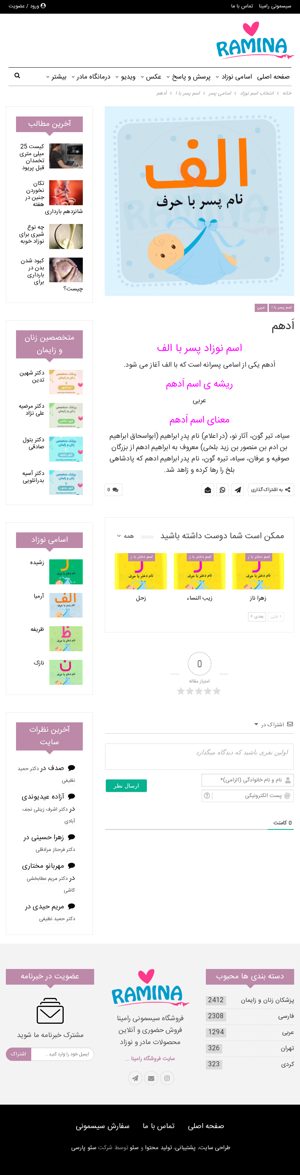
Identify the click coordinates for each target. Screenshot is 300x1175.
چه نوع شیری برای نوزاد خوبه (31, 234)
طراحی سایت (215, 1148)
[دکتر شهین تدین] (66, 382)
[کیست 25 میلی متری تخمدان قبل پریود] (66, 155)
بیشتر (59, 77)
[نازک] (66, 672)
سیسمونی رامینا (275, 6)
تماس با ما (242, 6)
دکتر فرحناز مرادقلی (55, 849)
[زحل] (140, 571)
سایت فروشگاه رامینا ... (150, 1059)
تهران (287, 1048)
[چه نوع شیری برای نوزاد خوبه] (66, 236)
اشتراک (18, 1054)
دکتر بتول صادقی (33, 443)
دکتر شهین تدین (32, 376)
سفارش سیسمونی (103, 1126)
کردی (287, 1064)
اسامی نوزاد (236, 77)
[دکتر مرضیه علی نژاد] (66, 415)
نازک (39, 663)
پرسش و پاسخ (191, 77)
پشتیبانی (185, 1148)
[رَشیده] (66, 571)
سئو (134, 1148)
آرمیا (39, 596)
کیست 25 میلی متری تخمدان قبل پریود (32, 157)
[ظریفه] (66, 638)
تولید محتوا (158, 1148)
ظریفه (37, 629)
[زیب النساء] (199, 571)
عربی (261, 307)
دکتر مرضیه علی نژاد (31, 409)
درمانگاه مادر (93, 77)
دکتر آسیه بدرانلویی (33, 477)
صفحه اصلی (273, 77)
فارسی (286, 1016)
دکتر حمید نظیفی (57, 919)
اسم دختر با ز (259, 557)
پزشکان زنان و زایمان (267, 1000)
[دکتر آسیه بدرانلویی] (66, 482)
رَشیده (37, 563)
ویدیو (128, 77)
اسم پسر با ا (281, 307)
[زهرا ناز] (258, 571)
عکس (153, 77)
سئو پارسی (83, 1148)
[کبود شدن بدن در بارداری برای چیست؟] (66, 270)
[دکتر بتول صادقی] (66, 449)
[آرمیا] (66, 605)
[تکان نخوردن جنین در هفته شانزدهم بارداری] (66, 192)
